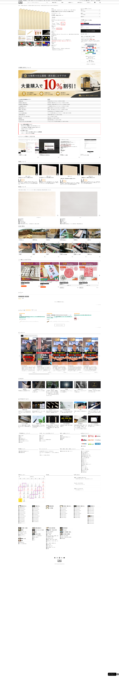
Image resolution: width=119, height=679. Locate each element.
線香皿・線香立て (36, 537)
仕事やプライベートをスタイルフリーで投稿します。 (80, 390)
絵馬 (22, 540)
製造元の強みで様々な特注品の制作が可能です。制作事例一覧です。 (52, 411)
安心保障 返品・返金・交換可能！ (90, 61)
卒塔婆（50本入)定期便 (64, 535)
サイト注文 (42, 435)
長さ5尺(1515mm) (91, 509)
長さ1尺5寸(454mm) (22, 509)
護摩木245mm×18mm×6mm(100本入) (83, 321)
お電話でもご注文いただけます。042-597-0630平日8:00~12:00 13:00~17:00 (91, 57)
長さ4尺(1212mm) (91, 517)
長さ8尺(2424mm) (91, 513)
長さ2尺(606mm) (21, 510)
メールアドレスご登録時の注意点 (46, 439)
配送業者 (62, 438)
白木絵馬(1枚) (21, 111)
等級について (84, 460)
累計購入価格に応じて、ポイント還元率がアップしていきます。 (38, 411)
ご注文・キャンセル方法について (46, 433)
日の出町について (22, 438)
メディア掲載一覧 (85, 468)
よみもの (88, 2)
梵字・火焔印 (49, 534)
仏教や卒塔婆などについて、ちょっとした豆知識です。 (66, 390)
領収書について (21, 448)
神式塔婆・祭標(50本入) (24, 5)
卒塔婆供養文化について (23, 439)
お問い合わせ (79, 2)
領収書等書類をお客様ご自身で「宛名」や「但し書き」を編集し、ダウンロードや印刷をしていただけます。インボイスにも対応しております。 (80, 426)
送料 (62, 435)
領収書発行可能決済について (24, 451)
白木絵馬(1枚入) (21, 542)
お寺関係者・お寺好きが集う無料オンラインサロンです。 (94, 390)
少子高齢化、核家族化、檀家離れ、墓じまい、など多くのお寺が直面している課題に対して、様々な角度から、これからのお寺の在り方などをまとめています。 (52, 392)
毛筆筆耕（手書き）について (86, 464)
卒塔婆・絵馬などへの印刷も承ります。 (80, 411)
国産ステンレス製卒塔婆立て (37, 535)
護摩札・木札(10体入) (22, 109)
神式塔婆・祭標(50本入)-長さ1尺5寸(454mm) (34, 5)
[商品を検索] (47, 2)
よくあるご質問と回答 (85, 457)
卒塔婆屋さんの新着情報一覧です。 (24, 390)
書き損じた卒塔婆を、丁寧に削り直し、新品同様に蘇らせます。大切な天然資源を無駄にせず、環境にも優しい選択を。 (52, 426)
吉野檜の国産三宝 (22, 114)
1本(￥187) (53, 28)
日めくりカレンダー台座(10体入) (24, 116)
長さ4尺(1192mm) (22, 517)
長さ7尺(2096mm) (22, 521)
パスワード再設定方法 (85, 451)
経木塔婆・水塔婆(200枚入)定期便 (66, 537)
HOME (19, 5)
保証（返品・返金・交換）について (68, 448)
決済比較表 (84, 446)
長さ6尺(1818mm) (91, 510)
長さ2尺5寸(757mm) (22, 513)
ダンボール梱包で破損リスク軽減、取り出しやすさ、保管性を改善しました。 (24, 425)
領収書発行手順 (22, 452)
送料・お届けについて (65, 433)
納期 (62, 439)
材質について (54, 45)
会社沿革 (21, 442)
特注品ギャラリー (85, 470)
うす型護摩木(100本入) (23, 106)
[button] (19, 275)
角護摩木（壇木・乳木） (23, 531)
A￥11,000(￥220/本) (53, 24)
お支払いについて (85, 433)
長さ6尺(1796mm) (22, 520)
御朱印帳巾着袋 (21, 119)
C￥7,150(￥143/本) (63, 24)
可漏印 (48, 548)
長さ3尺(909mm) (21, 514)
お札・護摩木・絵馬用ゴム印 (51, 543)
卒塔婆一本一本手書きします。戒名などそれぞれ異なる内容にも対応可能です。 (94, 411)
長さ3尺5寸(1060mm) (64, 513)
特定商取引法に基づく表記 (86, 455)
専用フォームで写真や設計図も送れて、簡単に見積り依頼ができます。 (66, 411)
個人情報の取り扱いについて (86, 456)
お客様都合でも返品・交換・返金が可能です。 (66, 425)
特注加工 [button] (82, 16)
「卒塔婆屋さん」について (24, 433)
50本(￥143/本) (59, 28)
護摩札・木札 (23, 538)
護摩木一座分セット (22, 534)
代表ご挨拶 (21, 435)
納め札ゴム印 (49, 544)
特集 (62, 2)
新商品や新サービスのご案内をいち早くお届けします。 (94, 425)
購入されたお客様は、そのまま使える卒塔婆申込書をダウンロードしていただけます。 (38, 425)
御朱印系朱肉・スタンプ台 (51, 547)
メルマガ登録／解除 (85, 469)
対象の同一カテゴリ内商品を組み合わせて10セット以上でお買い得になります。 (24, 411)
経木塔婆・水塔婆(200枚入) (23, 104)
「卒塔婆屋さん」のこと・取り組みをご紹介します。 (38, 390)
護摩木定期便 (63, 538)
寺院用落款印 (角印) (50, 538)
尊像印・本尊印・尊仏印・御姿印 (52, 539)
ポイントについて (43, 448)
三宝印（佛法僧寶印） (50, 531)
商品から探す (54, 2)
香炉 (33, 538)
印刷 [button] (81, 13)
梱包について (84, 465)
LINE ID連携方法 (85, 452)
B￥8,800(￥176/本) (58, 24)
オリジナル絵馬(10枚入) (23, 543)
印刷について (84, 461)
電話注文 (42, 438)
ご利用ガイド (70, 2)
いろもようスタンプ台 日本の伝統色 (25, 121)
